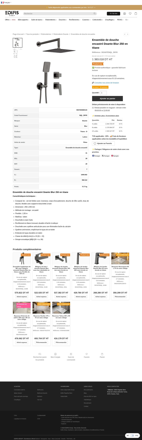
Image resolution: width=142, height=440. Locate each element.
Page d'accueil (18, 34)
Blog (85, 393)
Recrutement (87, 403)
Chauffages (109, 20)
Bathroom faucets (42, 393)
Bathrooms (40, 390)
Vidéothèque (87, 399)
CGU (15, 415)
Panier (102, 357)
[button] (12, 13)
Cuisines (85, 20)
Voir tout (39, 399)
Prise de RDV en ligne (90, 396)
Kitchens (39, 396)
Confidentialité (41, 415)
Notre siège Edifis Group (67, 390)
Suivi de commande (71, 358)
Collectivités (97, 20)
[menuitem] (124, 34)
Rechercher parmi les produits (39, 358)
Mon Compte (55, 357)
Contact (86, 406)
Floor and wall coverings (21, 396)
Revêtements (74, 20)
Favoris (86, 357)
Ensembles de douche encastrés (83, 34)
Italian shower (18, 393)
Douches (62, 20)
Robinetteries (50, 20)
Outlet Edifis (64, 396)
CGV (38, 419)
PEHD (119, 20)
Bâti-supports (23, 20)
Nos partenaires (88, 390)
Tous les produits (32, 34)
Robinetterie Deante (61, 34)
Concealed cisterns (19, 390)
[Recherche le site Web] (94, 13)
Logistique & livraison (20, 419)
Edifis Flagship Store (66, 393)
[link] (92, 7)
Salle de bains (36, 20)
